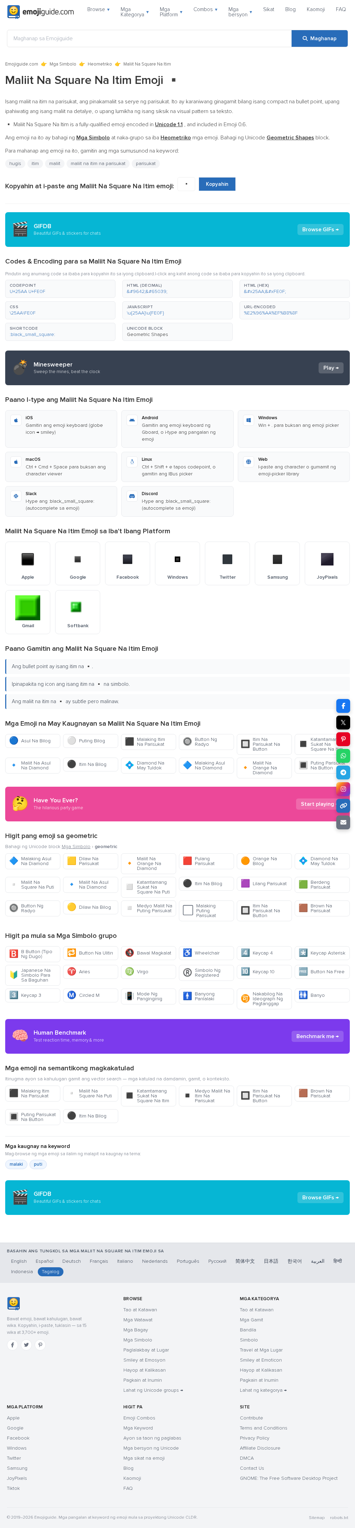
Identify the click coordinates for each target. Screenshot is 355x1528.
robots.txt (339, 1517)
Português (188, 1261)
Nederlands (155, 1261)
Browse (98, 9)
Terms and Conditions (263, 1428)
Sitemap (316, 1517)
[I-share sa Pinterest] (343, 739)
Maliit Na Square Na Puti (31, 884)
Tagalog (50, 1272)
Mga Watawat (138, 1320)
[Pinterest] (40, 1344)
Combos (205, 9)
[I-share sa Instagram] (343, 789)
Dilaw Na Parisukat (83, 861)
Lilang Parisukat (264, 883)
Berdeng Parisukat (314, 884)
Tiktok (13, 1488)
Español (44, 1261)
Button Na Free (321, 971)
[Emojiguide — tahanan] (13, 1304)
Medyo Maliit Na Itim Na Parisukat (206, 1096)
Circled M (83, 995)
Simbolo (249, 1340)
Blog (290, 9)
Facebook (18, 1438)
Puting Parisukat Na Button (321, 765)
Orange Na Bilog (259, 861)
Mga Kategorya (135, 12)
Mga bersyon (240, 12)
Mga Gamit (251, 1320)
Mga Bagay (135, 1330)
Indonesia (22, 1272)
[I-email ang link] (343, 822)
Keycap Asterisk (321, 953)
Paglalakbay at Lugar (146, 1350)
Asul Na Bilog (30, 740)
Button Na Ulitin (90, 953)
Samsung (17, 1468)
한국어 (294, 1261)
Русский (217, 1261)
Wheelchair (201, 953)
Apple (13, 1418)
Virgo (136, 971)
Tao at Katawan (140, 1310)
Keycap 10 (258, 971)
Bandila (248, 1330)
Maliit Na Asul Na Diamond (30, 765)
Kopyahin (217, 184)
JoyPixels (17, 1478)
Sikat (268, 9)
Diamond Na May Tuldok (144, 765)
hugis (15, 163)
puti (38, 1164)
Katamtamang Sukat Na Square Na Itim (320, 744)
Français (99, 1261)
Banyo (311, 995)
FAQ (341, 9)
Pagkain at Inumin (142, 1380)
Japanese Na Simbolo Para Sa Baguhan (30, 975)
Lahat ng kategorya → (263, 1390)
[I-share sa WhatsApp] (343, 756)
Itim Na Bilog (86, 764)
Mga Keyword (138, 1428)
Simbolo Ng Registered (201, 972)
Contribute (251, 1418)
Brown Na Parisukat (315, 908)
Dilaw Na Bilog (89, 907)
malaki (16, 1164)
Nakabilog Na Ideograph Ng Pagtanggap (262, 999)
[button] (60, 289)
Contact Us (252, 1468)
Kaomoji (316, 9)
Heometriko (100, 64)
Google (15, 1428)
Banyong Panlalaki (199, 996)
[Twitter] (26, 1344)
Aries (78, 971)
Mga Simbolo (63, 64)
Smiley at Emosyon (144, 1360)
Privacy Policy (254, 1438)
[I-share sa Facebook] (343, 706)
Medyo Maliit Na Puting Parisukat (148, 908)
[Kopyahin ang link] (343, 806)
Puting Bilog (86, 740)
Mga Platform (171, 12)
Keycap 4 (257, 953)
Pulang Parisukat (199, 861)
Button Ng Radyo (200, 741)
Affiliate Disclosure (260, 1448)
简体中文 (245, 1261)
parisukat (146, 163)
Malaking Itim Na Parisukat (145, 741)
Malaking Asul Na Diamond (204, 765)
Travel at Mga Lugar (261, 1350)
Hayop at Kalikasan (144, 1370)
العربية (317, 1261)
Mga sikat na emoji (144, 1458)
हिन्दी (338, 1261)
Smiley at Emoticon (261, 1360)
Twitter (14, 1458)
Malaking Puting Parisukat (199, 910)
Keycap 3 (25, 995)
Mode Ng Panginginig (143, 996)
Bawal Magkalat (148, 953)
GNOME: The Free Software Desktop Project (289, 1478)
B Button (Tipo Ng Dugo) (30, 954)
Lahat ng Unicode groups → (153, 1390)
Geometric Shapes (147, 334)
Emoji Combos (139, 1418)
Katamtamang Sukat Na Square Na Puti (147, 887)
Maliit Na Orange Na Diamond (259, 768)
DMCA (247, 1458)
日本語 (271, 1261)
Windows (17, 1448)
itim (35, 163)
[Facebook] (12, 1344)
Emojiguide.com (21, 64)
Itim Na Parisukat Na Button (260, 744)
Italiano (125, 1261)
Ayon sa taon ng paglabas (152, 1438)
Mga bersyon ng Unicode (151, 1448)
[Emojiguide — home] (40, 12)
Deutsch (71, 1261)
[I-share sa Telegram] (343, 772)
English (19, 1261)
